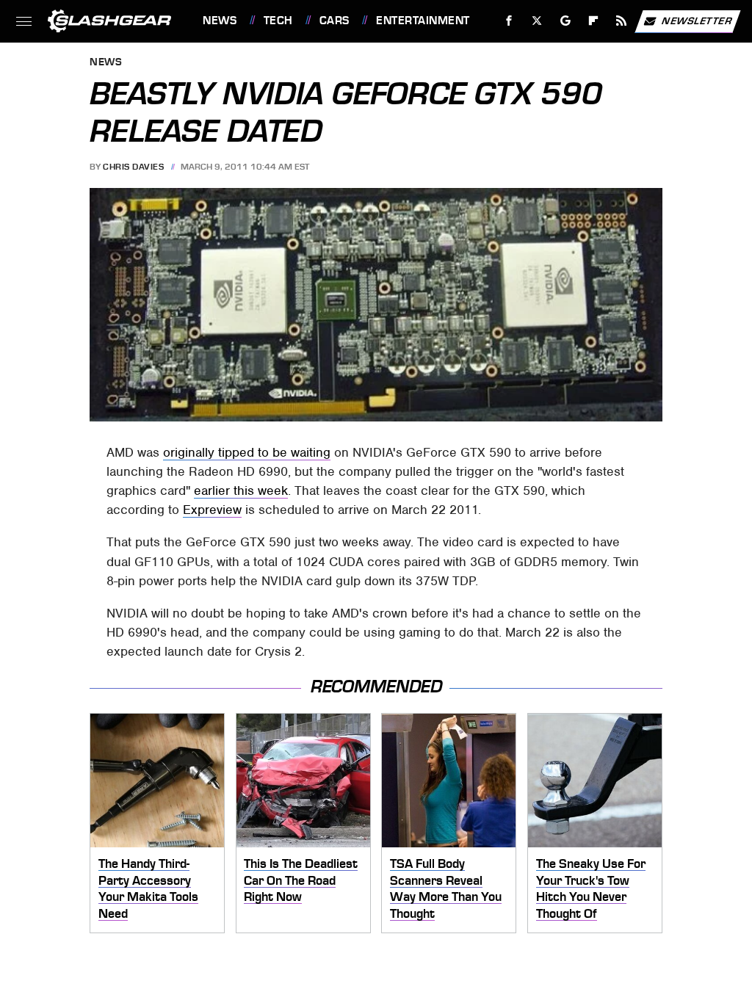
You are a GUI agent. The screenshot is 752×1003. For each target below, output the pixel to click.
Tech (278, 20)
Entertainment (422, 20)
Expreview (212, 510)
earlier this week (241, 490)
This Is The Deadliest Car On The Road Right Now (301, 880)
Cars (334, 20)
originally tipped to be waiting (246, 452)
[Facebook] (509, 21)
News (219, 20)
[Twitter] (537, 21)
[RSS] (621, 21)
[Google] (565, 21)
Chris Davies (133, 167)
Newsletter (697, 20)
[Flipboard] (593, 21)
